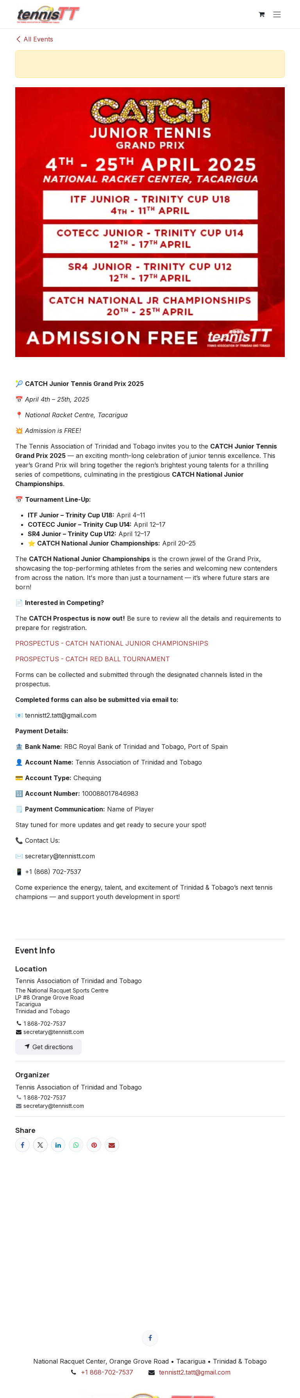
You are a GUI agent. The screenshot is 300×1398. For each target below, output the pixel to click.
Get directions (51, 1047)
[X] (40, 1145)
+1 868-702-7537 (107, 1372)
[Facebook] (22, 1145)
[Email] (112, 1145)
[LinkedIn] (58, 1145)
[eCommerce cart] (261, 14)
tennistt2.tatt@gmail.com (194, 1372)
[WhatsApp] (76, 1145)
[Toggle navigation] (277, 14)
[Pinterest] (94, 1145)
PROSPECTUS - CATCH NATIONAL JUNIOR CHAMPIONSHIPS (111, 643)
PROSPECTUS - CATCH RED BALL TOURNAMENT (92, 659)
